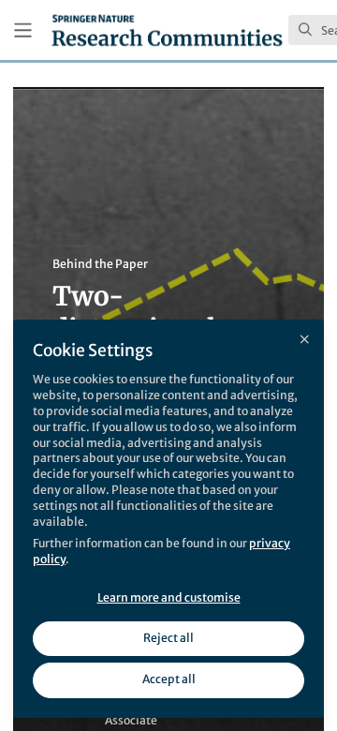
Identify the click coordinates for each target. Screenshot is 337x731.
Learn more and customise (169, 597)
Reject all (168, 638)
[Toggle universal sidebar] (23, 30)
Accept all (169, 679)
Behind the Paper (100, 264)
